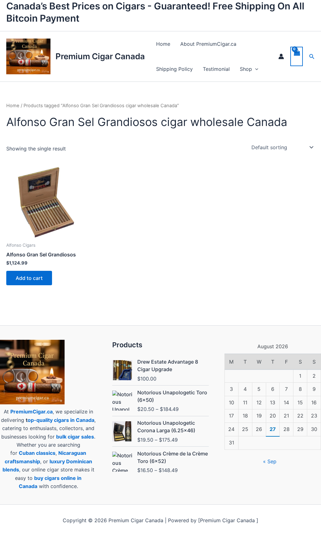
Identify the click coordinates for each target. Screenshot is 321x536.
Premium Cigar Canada (100, 56)
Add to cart (29, 278)
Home (163, 44)
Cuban (27, 453)
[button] (255, 68)
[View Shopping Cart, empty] (296, 56)
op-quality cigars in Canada (61, 420)
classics (45, 453)
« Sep (269, 461)
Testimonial (216, 69)
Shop (246, 69)
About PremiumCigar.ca (208, 44)
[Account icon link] (281, 56)
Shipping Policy (174, 69)
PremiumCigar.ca (31, 411)
